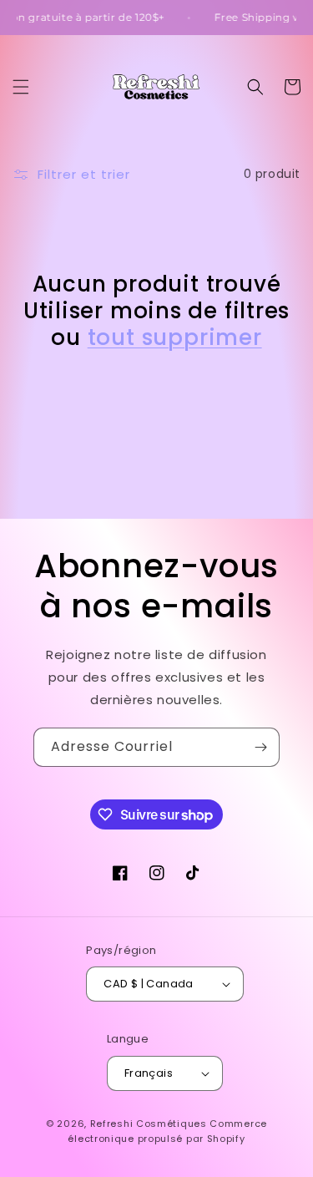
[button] (21, 86)
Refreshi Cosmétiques (150, 1123)
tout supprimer (175, 337)
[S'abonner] (260, 747)
